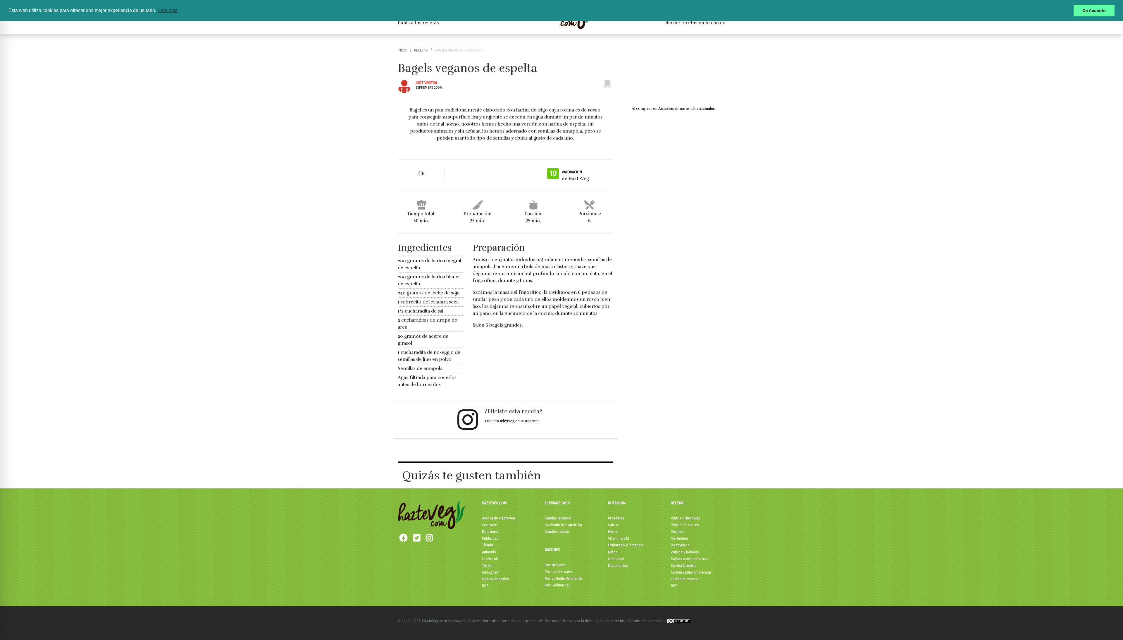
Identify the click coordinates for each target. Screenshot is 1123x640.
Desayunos (680, 545)
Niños (613, 552)
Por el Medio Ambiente (563, 578)
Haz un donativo (495, 579)
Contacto (489, 525)
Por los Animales (559, 571)
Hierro (613, 531)
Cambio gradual (558, 518)
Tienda (487, 545)
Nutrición (617, 503)
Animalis (489, 552)
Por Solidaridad (558, 585)
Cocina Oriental (683, 565)
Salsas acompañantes (689, 559)
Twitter (488, 565)
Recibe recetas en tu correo (695, 22)
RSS (485, 586)
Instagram (491, 572)
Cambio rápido (557, 531)
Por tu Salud (555, 565)
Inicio (402, 50)
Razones (552, 550)
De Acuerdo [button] (1094, 10)
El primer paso (557, 503)
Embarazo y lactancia (625, 545)
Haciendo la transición (563, 525)
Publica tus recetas (418, 22)
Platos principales (686, 518)
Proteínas (616, 518)
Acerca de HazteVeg (498, 518)
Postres (677, 531)
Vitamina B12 (618, 538)
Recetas (421, 50)
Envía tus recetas (685, 579)
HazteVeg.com (494, 503)
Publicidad (490, 538)
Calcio (613, 525)
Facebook (490, 559)
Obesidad (616, 559)
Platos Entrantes (685, 525)
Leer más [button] (168, 10)
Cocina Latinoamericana (691, 572)
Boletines (490, 531)
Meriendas (679, 538)
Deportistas (618, 565)
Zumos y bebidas (685, 552)
